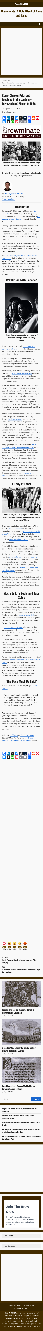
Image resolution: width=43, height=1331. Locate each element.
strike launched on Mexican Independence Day (19, 446)
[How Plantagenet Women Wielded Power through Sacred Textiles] (21, 1070)
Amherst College (8, 199)
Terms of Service (15, 1306)
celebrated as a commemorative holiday (18, 347)
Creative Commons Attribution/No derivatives (18, 739)
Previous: (19, 960)
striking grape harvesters (22, 373)
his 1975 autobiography (13, 627)
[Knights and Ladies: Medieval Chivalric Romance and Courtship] (21, 994)
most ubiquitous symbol (18, 539)
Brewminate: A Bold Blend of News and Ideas (21, 13)
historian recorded (26, 615)
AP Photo (35, 165)
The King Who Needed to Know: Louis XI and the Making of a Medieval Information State (21, 1130)
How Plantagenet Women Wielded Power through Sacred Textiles (18, 1087)
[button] (3, 24)
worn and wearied (16, 557)
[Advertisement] (21, 51)
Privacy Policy (28, 1306)
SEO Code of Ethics (21, 1308)
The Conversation (27, 735)
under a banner (15, 528)
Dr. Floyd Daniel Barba (14, 194)
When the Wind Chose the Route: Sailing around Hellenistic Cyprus (18, 1049)
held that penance (15, 419)
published (14, 735)
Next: (21, 969)
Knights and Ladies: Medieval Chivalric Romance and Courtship (18, 1011)
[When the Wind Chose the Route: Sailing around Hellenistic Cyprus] (21, 1032)
